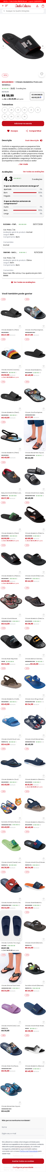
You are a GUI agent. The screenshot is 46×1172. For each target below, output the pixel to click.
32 (38, 110)
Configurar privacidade (23, 1167)
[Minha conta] (37, 5)
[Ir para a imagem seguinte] (43, 46)
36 (24, 117)
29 (18, 110)
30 (24, 110)
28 (11, 110)
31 (31, 110)
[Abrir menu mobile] (6, 6)
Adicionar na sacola (23, 123)
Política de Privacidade (29, 1151)
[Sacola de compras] (42, 5)
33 (5, 117)
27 (5, 110)
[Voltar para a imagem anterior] (3, 46)
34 (11, 117)
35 (18, 117)
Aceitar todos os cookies (23, 1161)
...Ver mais (23, 164)
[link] (23, 88)
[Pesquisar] (4, 11)
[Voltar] (3, 6)
